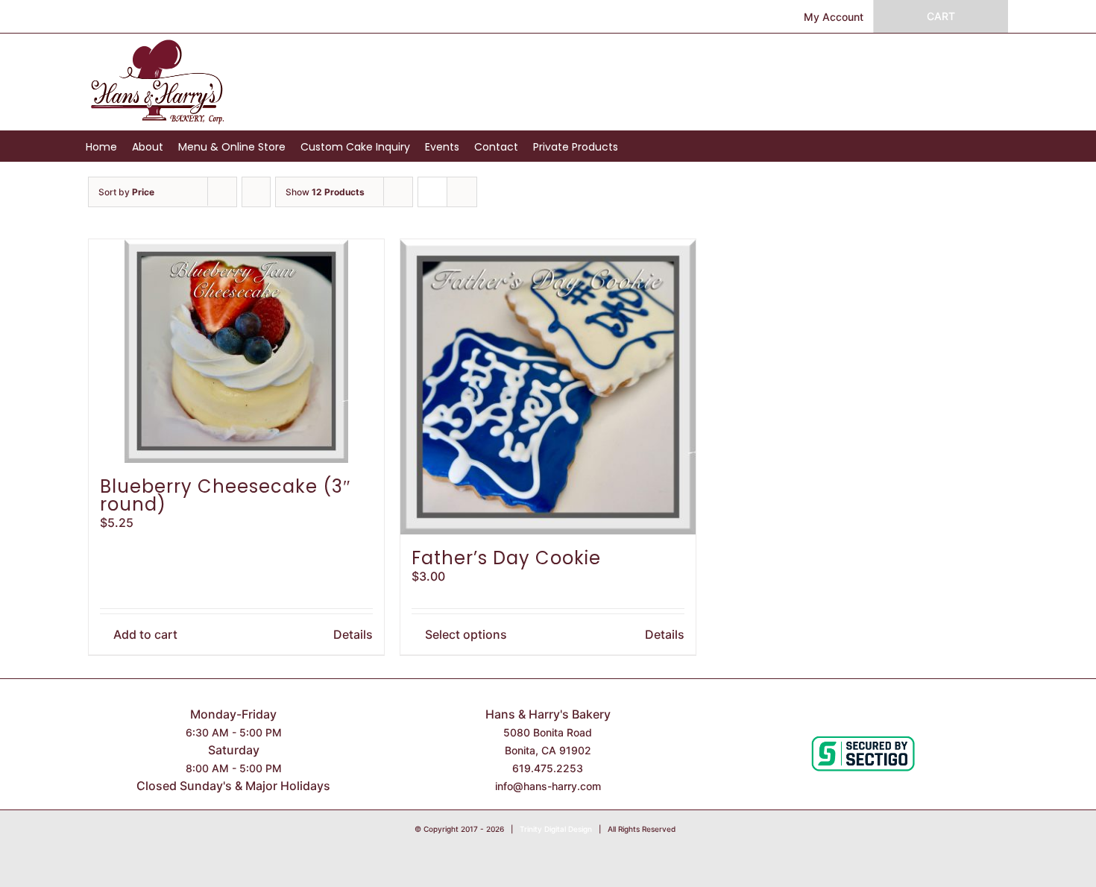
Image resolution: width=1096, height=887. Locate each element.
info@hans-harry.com (548, 786)
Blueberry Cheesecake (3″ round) (225, 495)
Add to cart (145, 634)
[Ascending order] (256, 192)
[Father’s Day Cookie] (548, 386)
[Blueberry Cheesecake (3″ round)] (236, 351)
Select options (466, 634)
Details (353, 634)
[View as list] (461, 191)
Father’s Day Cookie (506, 558)
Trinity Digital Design (556, 828)
